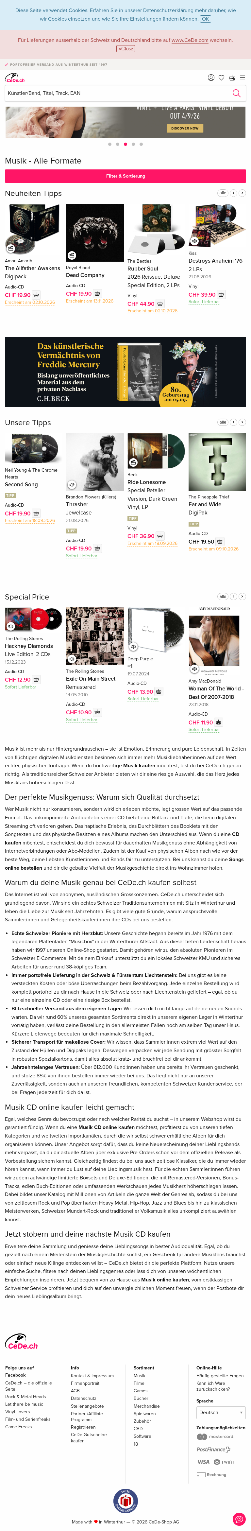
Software (142, 1436)
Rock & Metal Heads (25, 1397)
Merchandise (147, 1406)
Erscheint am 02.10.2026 (30, 302)
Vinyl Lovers (17, 1412)
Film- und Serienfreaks (28, 1419)
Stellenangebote (87, 1406)
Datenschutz (83, 1398)
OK (205, 19)
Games (141, 1391)
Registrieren (83, 1427)
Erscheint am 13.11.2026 (89, 301)
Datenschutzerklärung (168, 10)
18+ (137, 1444)
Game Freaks (18, 1427)
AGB (75, 1391)
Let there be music (24, 1404)
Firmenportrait (85, 1383)
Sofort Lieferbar (204, 301)
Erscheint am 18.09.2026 (30, 520)
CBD (138, 1429)
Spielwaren (145, 1414)
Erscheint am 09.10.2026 (214, 549)
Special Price (27, 597)
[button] (110, 144)
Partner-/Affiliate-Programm (87, 1416)
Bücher (141, 1398)
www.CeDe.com (190, 40)
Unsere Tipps (28, 422)
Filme (139, 1383)
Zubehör (142, 1421)
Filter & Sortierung (125, 176)
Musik (139, 1376)
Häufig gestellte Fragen (220, 1376)
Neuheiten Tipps (33, 193)
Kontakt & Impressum (92, 1376)
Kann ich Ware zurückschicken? (213, 1386)
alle (223, 193)
